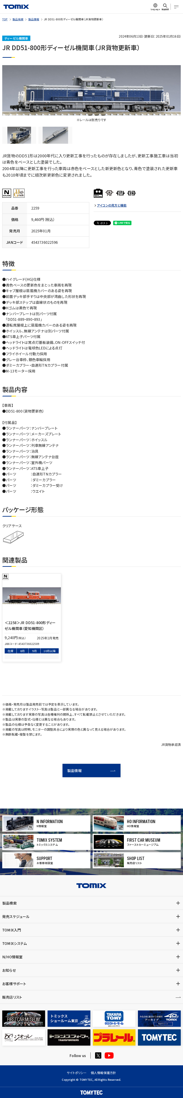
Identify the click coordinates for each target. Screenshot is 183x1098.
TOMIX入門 (11, 930)
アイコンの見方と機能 (112, 205)
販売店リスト (12, 997)
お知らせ (9, 970)
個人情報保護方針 (103, 1072)
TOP (5, 19)
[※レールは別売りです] (91, 90)
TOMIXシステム (14, 943)
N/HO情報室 (12, 956)
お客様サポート (14, 983)
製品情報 (33, 19)
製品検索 (17, 19)
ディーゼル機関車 (16, 38)
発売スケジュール (16, 916)
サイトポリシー (76, 1072)
